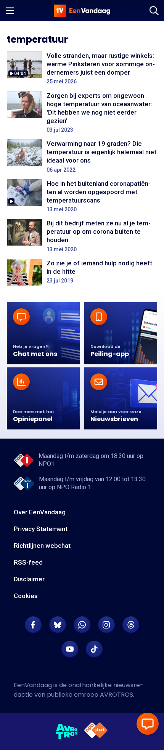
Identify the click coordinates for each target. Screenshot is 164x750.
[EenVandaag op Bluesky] (57, 624)
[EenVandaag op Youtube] (69, 649)
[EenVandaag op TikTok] (94, 649)
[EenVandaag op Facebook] (33, 624)
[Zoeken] (154, 11)
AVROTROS (116, 694)
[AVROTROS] (67, 732)
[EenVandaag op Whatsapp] (82, 624)
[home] (82, 11)
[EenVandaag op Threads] (130, 624)
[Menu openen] (10, 11)
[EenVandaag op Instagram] (106, 624)
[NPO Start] (96, 731)
